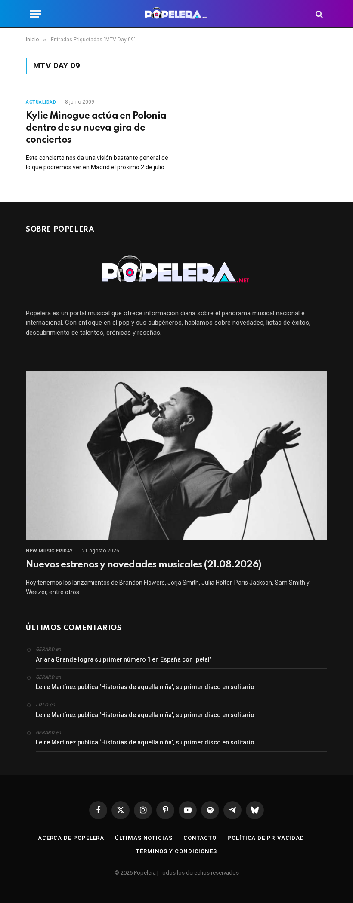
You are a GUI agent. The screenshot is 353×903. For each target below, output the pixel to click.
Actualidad (41, 102)
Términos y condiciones (176, 851)
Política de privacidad (265, 838)
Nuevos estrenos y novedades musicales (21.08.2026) (143, 565)
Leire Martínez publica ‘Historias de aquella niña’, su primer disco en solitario (145, 686)
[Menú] (35, 14)
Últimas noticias (144, 838)
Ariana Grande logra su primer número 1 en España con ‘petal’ (123, 659)
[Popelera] (177, 14)
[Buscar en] (318, 14)
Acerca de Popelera (71, 838)
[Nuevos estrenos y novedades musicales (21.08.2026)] (176, 455)
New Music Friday (49, 551)
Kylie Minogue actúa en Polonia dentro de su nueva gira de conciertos (96, 128)
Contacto (200, 838)
